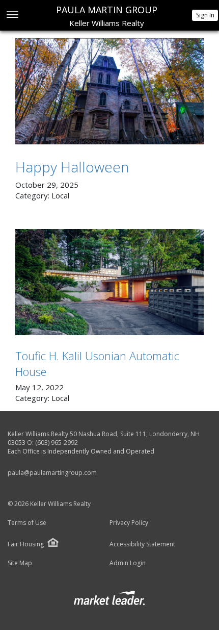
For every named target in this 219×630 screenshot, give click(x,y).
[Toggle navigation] (12, 16)
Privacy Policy (129, 523)
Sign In (205, 15)
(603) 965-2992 (56, 442)
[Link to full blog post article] (109, 91)
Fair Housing (26, 544)
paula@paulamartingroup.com (52, 472)
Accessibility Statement (142, 544)
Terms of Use (27, 523)
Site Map (20, 563)
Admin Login (128, 563)
